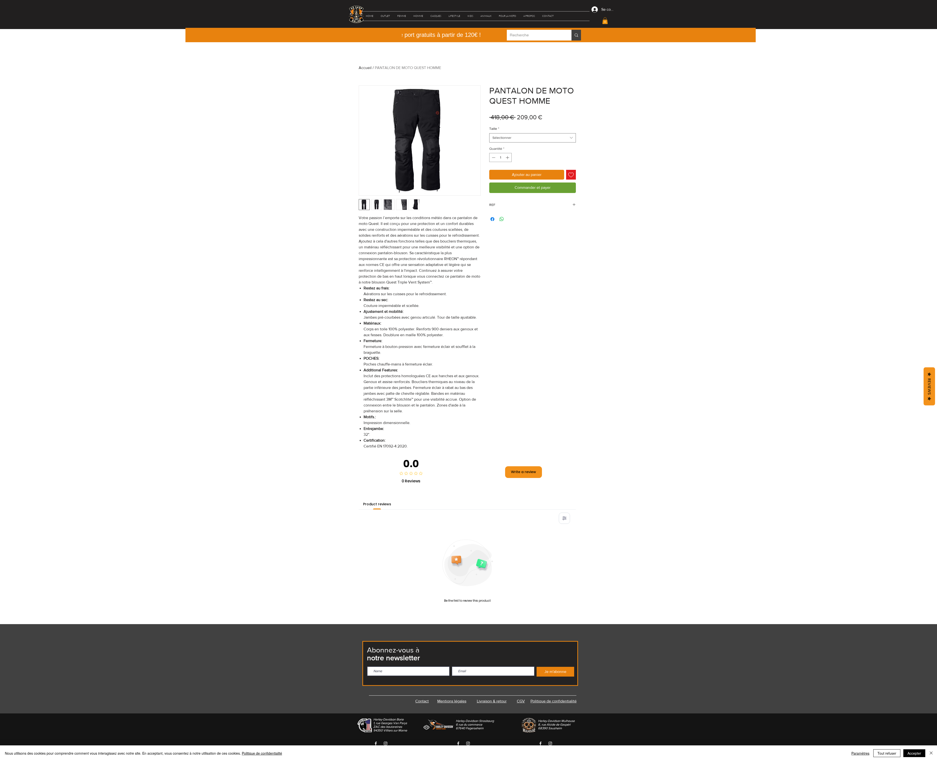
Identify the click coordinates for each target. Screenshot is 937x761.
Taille (494, 129)
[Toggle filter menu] (564, 518)
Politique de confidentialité (262, 753)
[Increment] (508, 157)
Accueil (365, 68)
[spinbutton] (500, 157)
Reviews (929, 386)
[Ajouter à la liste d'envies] (571, 175)
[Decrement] (493, 157)
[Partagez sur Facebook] (492, 219)
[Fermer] (931, 753)
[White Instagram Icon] (385, 743)
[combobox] (532, 137)
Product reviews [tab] (377, 504)
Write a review (523, 471)
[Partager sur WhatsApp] (502, 219)
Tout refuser (886, 753)
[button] (385, 16)
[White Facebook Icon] (375, 743)
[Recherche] (576, 35)
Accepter (914, 753)
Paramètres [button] (860, 753)
